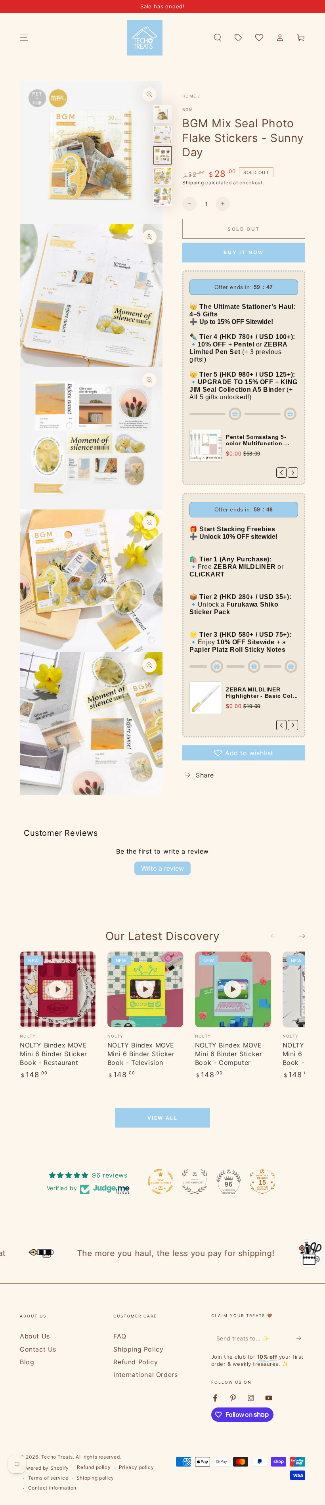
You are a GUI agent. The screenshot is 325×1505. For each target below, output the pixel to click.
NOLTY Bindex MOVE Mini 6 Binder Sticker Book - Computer (228, 1054)
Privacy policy (136, 1467)
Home (189, 96)
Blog (27, 1362)
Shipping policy (95, 1478)
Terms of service (48, 1478)
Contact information (52, 1488)
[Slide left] (279, 937)
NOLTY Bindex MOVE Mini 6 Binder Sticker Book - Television (141, 1054)
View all (162, 1118)
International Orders (145, 1375)
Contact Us (38, 1349)
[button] (217, 37)
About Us (35, 1336)
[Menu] (24, 37)
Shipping (193, 183)
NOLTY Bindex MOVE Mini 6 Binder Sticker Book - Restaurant (53, 1054)
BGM (187, 109)
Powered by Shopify (44, 1468)
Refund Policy (135, 1362)
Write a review (162, 868)
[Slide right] (296, 937)
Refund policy (94, 1467)
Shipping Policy (138, 1349)
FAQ (119, 1336)
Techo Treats (57, 1457)
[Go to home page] (144, 38)
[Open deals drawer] (238, 37)
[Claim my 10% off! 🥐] (300, 1338)
